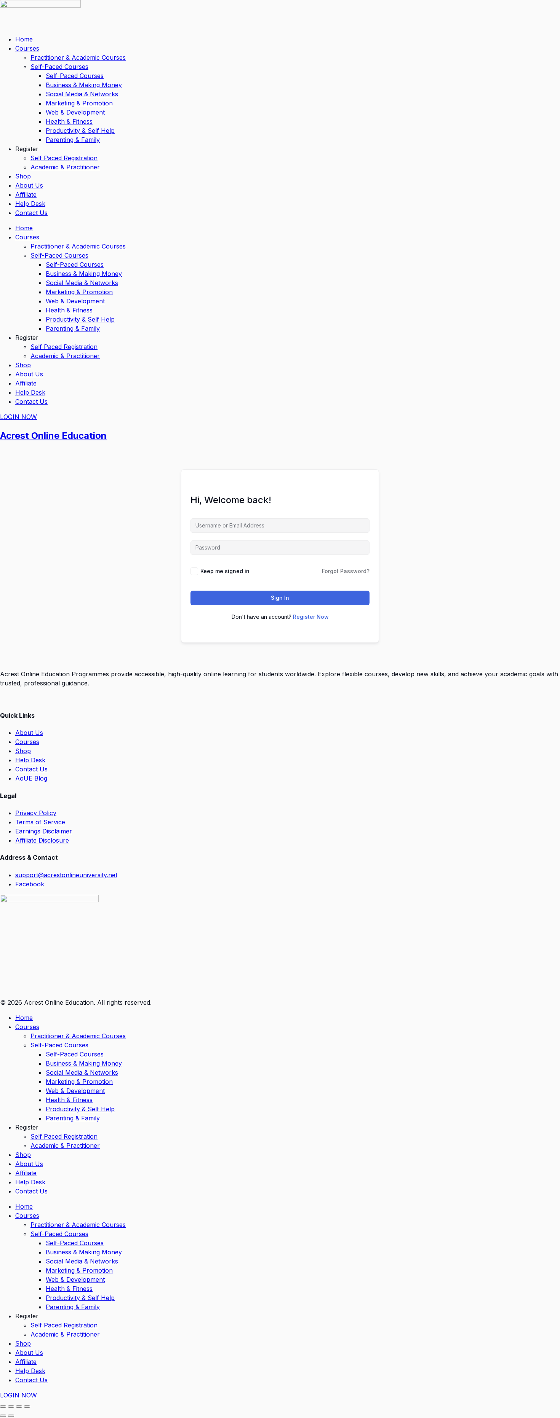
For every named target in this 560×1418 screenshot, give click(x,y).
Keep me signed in (225, 571)
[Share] (19, 1406)
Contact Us (31, 213)
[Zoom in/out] (3, 1406)
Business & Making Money (84, 85)
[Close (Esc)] (27, 1406)
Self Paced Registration (64, 158)
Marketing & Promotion (79, 103)
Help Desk (30, 203)
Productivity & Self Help (80, 130)
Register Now (311, 616)
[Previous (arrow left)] (3, 1416)
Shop (23, 176)
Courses (27, 48)
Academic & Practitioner (65, 167)
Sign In (280, 597)
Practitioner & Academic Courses (78, 57)
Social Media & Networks (82, 94)
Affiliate (26, 194)
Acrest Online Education (53, 435)
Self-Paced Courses (59, 66)
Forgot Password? (346, 571)
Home (24, 39)
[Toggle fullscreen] (11, 1406)
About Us (29, 185)
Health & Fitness (69, 121)
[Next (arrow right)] (11, 1416)
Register (26, 149)
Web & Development (75, 112)
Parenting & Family (73, 139)
